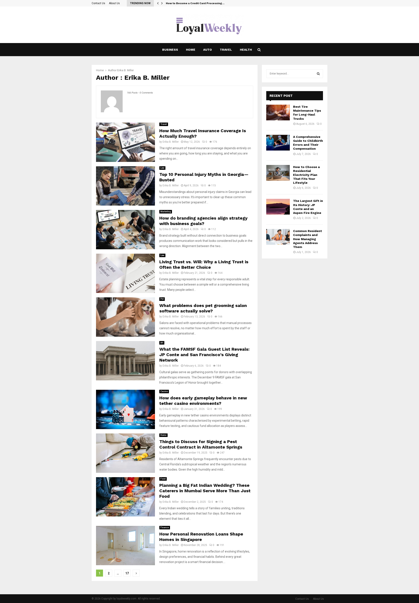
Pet (162, 299)
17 (127, 573)
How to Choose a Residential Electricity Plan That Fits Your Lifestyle (306, 175)
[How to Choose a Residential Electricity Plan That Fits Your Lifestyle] (278, 173)
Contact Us (98, 3)
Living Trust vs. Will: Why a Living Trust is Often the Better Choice (203, 264)
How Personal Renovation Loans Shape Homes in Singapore (201, 536)
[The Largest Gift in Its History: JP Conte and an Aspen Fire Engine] (278, 207)
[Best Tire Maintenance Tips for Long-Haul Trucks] (278, 112)
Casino (164, 391)
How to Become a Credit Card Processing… (195, 3)
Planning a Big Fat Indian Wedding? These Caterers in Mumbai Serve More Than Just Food (205, 491)
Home (190, 49)
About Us (114, 3)
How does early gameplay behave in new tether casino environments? (203, 400)
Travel (226, 49)
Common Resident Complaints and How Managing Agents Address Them (307, 239)
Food (163, 479)
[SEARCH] (318, 73)
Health (246, 49)
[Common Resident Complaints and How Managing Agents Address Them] (278, 237)
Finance (164, 527)
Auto (207, 49)
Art (161, 342)
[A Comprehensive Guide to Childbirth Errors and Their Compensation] (278, 143)
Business (170, 49)
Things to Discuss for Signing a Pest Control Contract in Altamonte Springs (200, 444)
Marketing (165, 211)
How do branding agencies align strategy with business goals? (203, 220)
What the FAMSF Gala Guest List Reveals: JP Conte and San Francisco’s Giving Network (204, 355)
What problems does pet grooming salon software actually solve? (203, 308)
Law (162, 168)
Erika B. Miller (125, 70)
